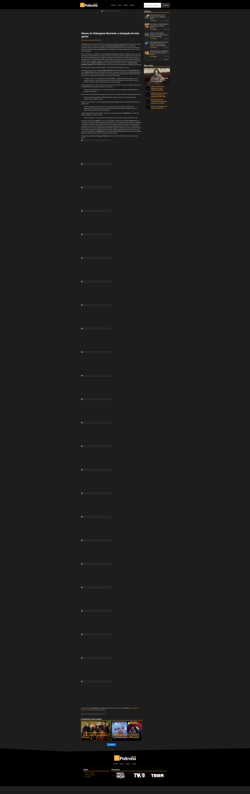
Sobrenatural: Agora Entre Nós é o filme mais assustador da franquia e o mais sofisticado (159, 43)
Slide (101, 714)
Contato (132, 5)
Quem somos (88, 776)
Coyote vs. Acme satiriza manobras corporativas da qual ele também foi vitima (158, 34)
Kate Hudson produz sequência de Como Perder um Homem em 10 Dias (159, 101)
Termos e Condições (89, 772)
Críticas (120, 5)
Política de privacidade (90, 774)
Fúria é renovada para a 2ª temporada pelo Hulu (159, 107)
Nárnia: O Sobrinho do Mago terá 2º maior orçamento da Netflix (157, 88)
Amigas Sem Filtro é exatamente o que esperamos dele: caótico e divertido (159, 52)
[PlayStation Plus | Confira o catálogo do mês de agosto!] (127, 731)
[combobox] (152, 5)
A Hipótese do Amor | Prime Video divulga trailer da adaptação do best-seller (159, 94)
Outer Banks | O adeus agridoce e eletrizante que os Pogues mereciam (159, 25)
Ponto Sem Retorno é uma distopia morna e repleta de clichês (157, 16)
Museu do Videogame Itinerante (90, 714)
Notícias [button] (113, 5)
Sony (104, 714)
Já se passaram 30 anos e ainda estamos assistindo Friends (95, 734)
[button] (111, 151)
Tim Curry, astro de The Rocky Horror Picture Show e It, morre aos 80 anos (159, 79)
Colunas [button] (126, 5)
